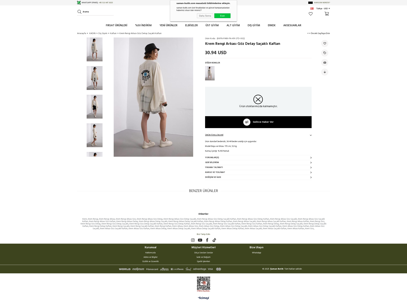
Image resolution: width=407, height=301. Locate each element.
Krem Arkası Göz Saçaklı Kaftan (114, 228)
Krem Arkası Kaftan (295, 228)
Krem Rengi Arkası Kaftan (298, 221)
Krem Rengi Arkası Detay (127, 221)
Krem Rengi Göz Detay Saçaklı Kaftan (146, 224)
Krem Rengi (93, 219)
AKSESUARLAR (292, 25)
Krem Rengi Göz (317, 221)
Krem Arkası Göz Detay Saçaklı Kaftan (265, 226)
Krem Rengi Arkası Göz (126, 219)
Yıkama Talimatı (214, 167)
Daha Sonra (205, 15)
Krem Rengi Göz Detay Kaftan (177, 224)
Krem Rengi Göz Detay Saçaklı (115, 224)
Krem (84, 219)
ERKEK (272, 25)
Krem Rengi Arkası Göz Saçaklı (283, 219)
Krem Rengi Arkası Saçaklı (244, 221)
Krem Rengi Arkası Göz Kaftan (102, 221)
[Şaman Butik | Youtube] (200, 240)
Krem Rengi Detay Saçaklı (291, 224)
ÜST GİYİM (212, 25)
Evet (222, 15)
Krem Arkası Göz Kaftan (139, 228)
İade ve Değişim (203, 257)
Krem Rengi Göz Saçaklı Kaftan (227, 224)
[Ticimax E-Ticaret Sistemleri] (203, 298)
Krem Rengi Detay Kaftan (100, 226)
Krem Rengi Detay (271, 224)
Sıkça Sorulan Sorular (203, 253)
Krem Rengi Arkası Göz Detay (150, 219)
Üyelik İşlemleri (203, 261)
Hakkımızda (150, 253)
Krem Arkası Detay (158, 228)
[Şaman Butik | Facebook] (207, 240)
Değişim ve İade (213, 177)
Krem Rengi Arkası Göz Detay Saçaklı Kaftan (216, 219)
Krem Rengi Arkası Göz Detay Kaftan (253, 219)
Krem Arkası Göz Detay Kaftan (296, 226)
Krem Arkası (177, 226)
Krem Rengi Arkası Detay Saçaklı (153, 221)
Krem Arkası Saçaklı (253, 228)
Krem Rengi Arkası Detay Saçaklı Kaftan (185, 221)
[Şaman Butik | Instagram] (192, 240)
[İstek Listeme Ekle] (324, 62)
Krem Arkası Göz (191, 226)
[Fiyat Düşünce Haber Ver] (324, 72)
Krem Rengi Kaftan (163, 226)
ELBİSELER (191, 25)
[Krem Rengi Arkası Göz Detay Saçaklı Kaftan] (210, 73)
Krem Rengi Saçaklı (121, 226)
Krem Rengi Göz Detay (91, 224)
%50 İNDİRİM (143, 25)
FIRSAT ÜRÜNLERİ (116, 25)
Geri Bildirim (212, 162)
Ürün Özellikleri (214, 135)
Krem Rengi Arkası (107, 219)
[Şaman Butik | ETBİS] (203, 284)
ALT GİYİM (233, 25)
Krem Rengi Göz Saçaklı (201, 224)
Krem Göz (309, 228)
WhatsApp (256, 253)
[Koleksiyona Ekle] (324, 53)
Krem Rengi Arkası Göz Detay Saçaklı (180, 219)
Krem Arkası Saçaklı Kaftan (274, 228)
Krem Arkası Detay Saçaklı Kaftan (206, 228)
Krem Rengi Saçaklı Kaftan (142, 226)
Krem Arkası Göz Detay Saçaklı (233, 226)
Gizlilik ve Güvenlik (150, 261)
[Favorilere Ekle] (324, 43)
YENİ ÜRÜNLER (168, 25)
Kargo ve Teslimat (215, 172)
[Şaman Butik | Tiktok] (214, 240)
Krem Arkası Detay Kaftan (232, 228)
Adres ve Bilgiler (151, 257)
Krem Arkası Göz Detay (209, 226)
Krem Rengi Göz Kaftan (251, 224)
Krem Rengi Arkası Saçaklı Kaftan (271, 221)
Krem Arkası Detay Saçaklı (178, 228)
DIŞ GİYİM (254, 25)
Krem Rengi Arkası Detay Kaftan (218, 221)
